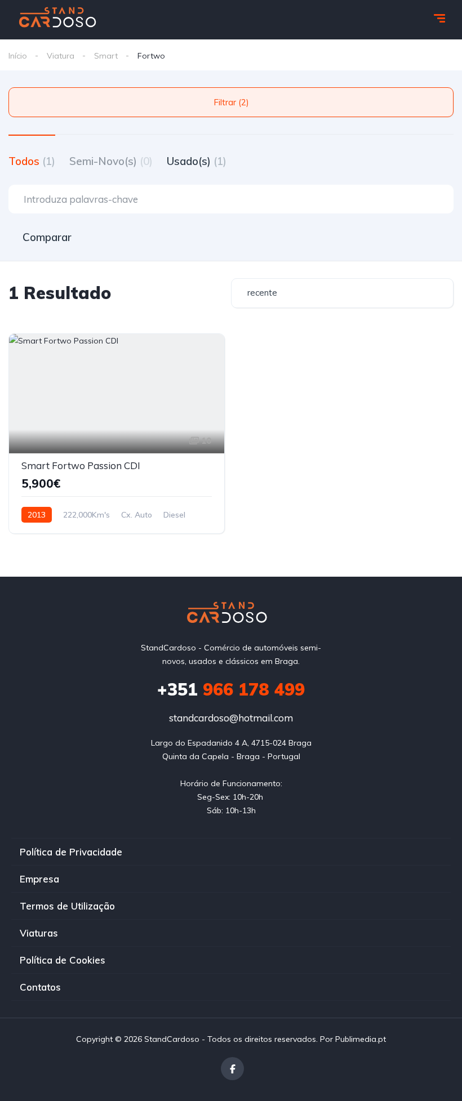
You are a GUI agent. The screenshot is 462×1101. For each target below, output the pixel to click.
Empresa (39, 879)
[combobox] (342, 293)
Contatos (40, 987)
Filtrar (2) (231, 102)
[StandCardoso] (61, 20)
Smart (106, 56)
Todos (31, 161)
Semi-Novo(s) (111, 161)
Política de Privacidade (71, 852)
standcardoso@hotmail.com (231, 718)
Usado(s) (196, 161)
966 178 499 (231, 689)
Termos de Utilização (67, 906)
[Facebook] (232, 1068)
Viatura (60, 56)
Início (17, 56)
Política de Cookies (62, 960)
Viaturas (39, 933)
